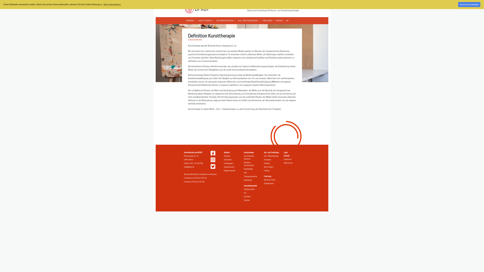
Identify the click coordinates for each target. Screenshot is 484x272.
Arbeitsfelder (248, 169)
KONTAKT (279, 20)
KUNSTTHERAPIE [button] (206, 20)
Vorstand (227, 156)
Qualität (247, 200)
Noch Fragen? (269, 167)
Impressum (288, 159)
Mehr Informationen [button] (112, 4)
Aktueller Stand (269, 180)
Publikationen (269, 183)
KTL (245, 193)
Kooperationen (229, 167)
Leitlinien (247, 196)
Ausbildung (248, 180)
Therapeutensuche (250, 176)
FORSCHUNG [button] (268, 20)
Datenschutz (288, 163)
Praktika (267, 163)
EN (287, 20)
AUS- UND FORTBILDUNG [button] (249, 20)
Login (286, 152)
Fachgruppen (228, 163)
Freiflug (266, 170)
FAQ (245, 173)
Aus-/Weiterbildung (271, 156)
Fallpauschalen (249, 189)
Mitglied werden (229, 170)
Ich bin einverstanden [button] (469, 5)
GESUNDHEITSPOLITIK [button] (226, 20)
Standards (267, 160)
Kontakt (287, 156)
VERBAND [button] (191, 20)
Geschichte (228, 160)
